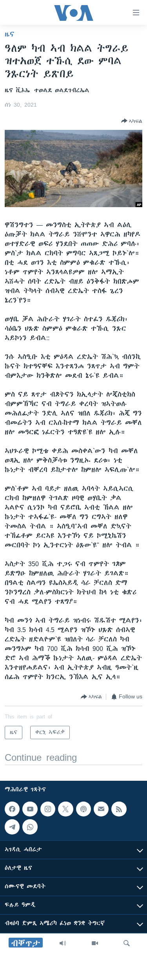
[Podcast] (83, 809)
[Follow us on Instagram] (47, 809)
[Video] (95, 943)
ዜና (10, 34)
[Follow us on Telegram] (12, 826)
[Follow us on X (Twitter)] (65, 809)
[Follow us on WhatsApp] (29, 826)
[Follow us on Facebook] (12, 809)
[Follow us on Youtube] (29, 809)
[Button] (131, 121)
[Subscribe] (101, 809)
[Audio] (62, 943)
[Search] (126, 943)
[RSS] (118, 809)
